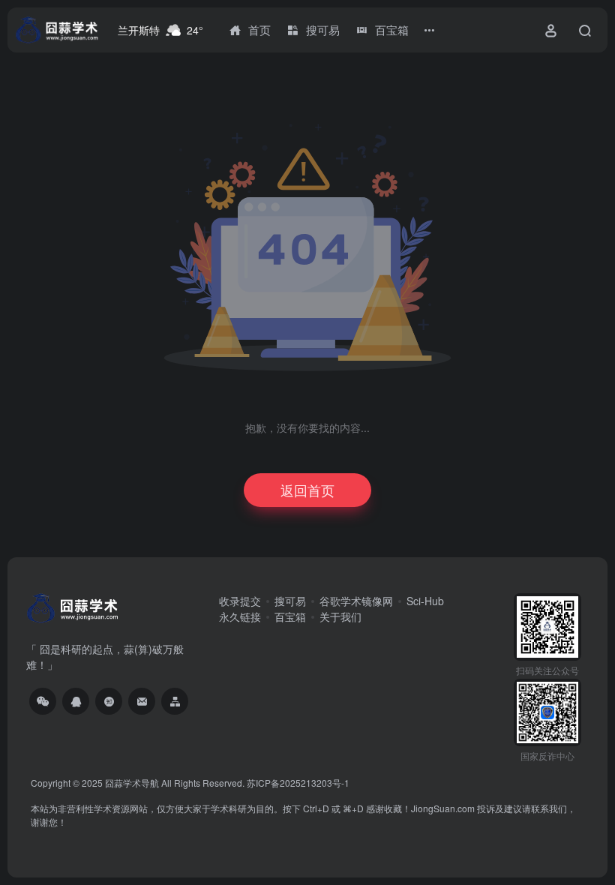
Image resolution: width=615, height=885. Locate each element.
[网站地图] (174, 701)
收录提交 (240, 600)
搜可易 (290, 600)
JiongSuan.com (443, 808)
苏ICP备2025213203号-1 (298, 782)
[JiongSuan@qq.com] (141, 701)
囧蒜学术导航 (132, 782)
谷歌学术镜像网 (356, 600)
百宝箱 (290, 616)
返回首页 (307, 490)
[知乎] (108, 701)
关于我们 (341, 616)
